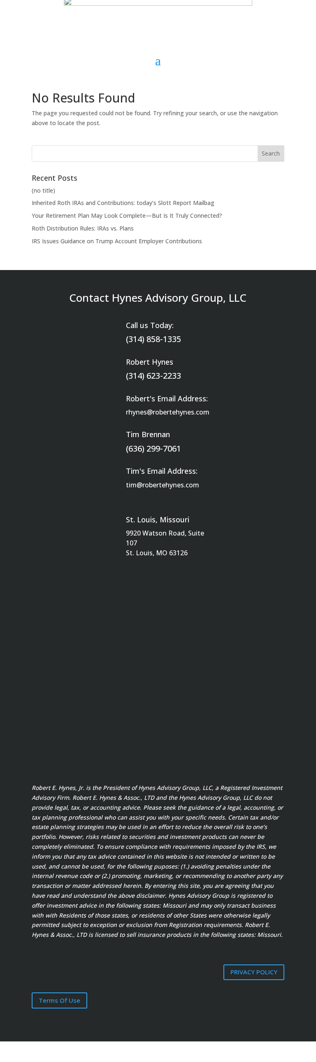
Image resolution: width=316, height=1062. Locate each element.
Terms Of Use (59, 1000)
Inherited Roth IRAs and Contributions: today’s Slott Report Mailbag (123, 203)
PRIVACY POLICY (253, 972)
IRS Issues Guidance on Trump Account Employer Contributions (117, 241)
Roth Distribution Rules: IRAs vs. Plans (83, 228)
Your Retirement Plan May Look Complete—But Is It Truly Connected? (127, 215)
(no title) (43, 190)
